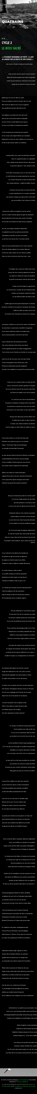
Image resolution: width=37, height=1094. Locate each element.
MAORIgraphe (23, 1079)
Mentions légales (21, 1081)
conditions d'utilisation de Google (25, 1086)
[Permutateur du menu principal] (33, 5)
